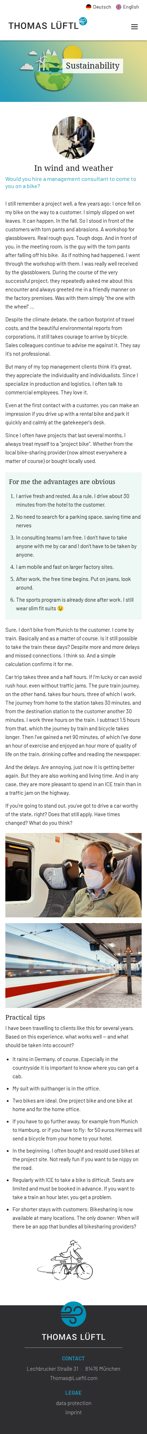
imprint (73, 1412)
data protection (73, 1403)
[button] (133, 26)
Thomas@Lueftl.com (73, 1378)
